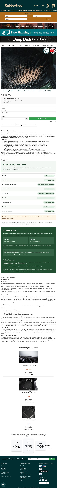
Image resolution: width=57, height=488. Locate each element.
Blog (21, 480)
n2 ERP (40, 487)
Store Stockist (23, 477)
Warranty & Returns (29, 125)
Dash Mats (44, 10)
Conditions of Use (24, 471)
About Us (22, 467)
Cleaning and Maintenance (25, 476)
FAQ (21, 473)
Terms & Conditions (29, 154)
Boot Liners (3, 468)
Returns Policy (23, 469)
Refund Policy (42, 154)
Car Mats (3, 45)
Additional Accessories (6, 476)
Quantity (3, 116)
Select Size (3, 110)
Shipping (19, 125)
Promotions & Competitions (25, 474)
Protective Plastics (5, 472)
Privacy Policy (23, 468)
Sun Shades (3, 469)
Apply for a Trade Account (25, 478)
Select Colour (4, 106)
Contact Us (22, 465)
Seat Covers (3, 471)
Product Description (8, 125)
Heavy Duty (14, 45)
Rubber (8, 45)
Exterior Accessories (5, 474)
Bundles (3, 465)
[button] (38, 6)
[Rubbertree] (13, 5)
